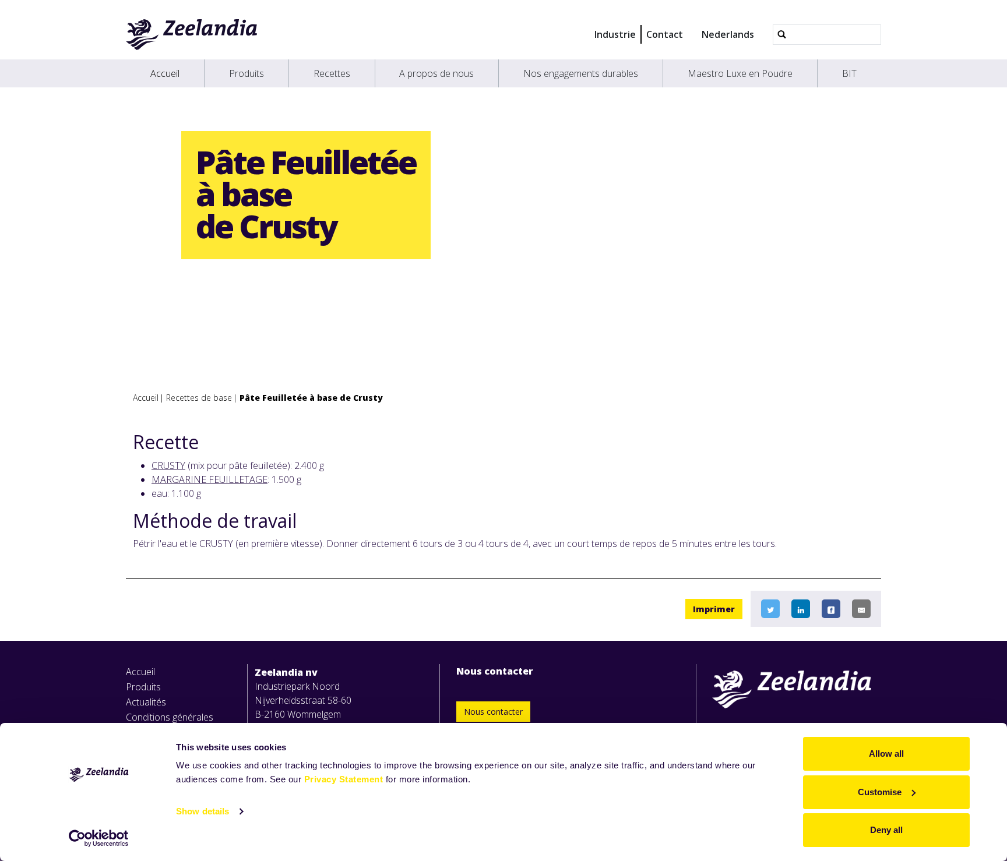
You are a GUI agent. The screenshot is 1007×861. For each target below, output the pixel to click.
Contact (664, 34)
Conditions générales (169, 717)
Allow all (886, 753)
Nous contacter (493, 711)
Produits (246, 73)
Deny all (886, 830)
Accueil (164, 73)
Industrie (615, 34)
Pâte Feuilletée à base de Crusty (311, 397)
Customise (880, 792)
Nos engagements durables (580, 73)
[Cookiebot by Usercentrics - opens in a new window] (99, 838)
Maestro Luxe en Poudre (740, 73)
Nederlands (728, 34)
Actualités (146, 702)
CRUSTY (168, 465)
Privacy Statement (343, 779)
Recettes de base (199, 397)
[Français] (192, 34)
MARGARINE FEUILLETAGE (209, 479)
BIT (849, 73)
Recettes (332, 73)
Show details (202, 811)
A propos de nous (436, 73)
